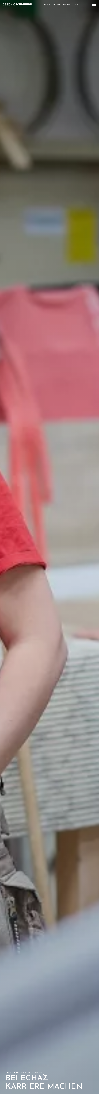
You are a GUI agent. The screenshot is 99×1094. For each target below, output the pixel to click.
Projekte (76, 4)
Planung (47, 4)
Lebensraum (56, 4)
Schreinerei (66, 4)
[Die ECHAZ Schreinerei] (17, 4)
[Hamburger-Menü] (93, 4)
